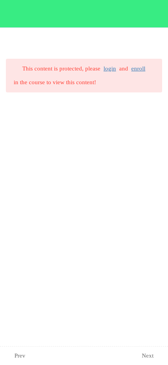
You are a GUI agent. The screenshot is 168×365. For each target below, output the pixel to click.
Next (148, 355)
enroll (138, 68)
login (110, 68)
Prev (19, 355)
